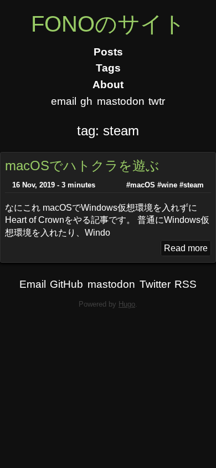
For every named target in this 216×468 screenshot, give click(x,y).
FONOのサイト (108, 24)
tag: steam (108, 130)
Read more (186, 248)
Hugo (127, 304)
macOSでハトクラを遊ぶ (82, 165)
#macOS (140, 185)
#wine (167, 185)
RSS (185, 284)
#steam (191, 185)
